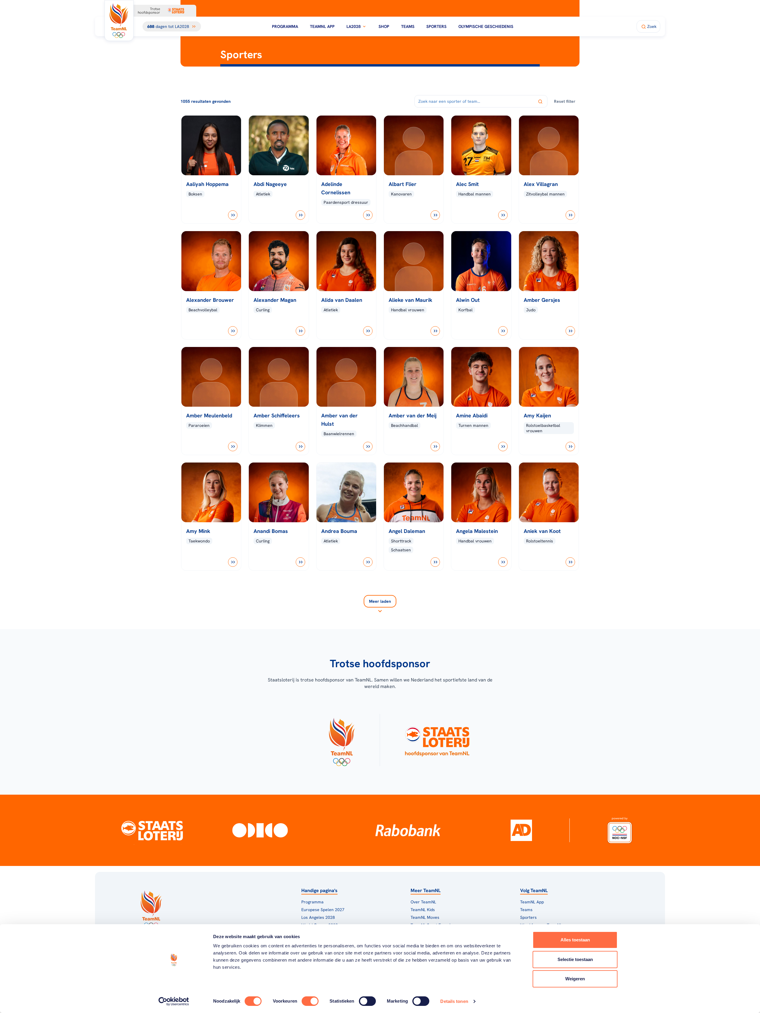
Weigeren (575, 978)
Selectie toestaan (575, 959)
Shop (384, 26)
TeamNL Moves (425, 917)
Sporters (436, 26)
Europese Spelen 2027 (322, 909)
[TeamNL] (341, 740)
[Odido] (260, 830)
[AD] (521, 830)
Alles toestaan (575, 939)
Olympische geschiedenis (485, 26)
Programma (285, 26)
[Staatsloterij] (152, 830)
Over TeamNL (423, 902)
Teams (407, 26)
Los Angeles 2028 (318, 917)
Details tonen (454, 1001)
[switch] (310, 1001)
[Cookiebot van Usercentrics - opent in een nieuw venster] (174, 1001)
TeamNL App (322, 26)
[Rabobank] (408, 830)
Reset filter (564, 101)
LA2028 (353, 26)
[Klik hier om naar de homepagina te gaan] (119, 20)
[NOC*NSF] (619, 830)
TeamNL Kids (423, 909)
